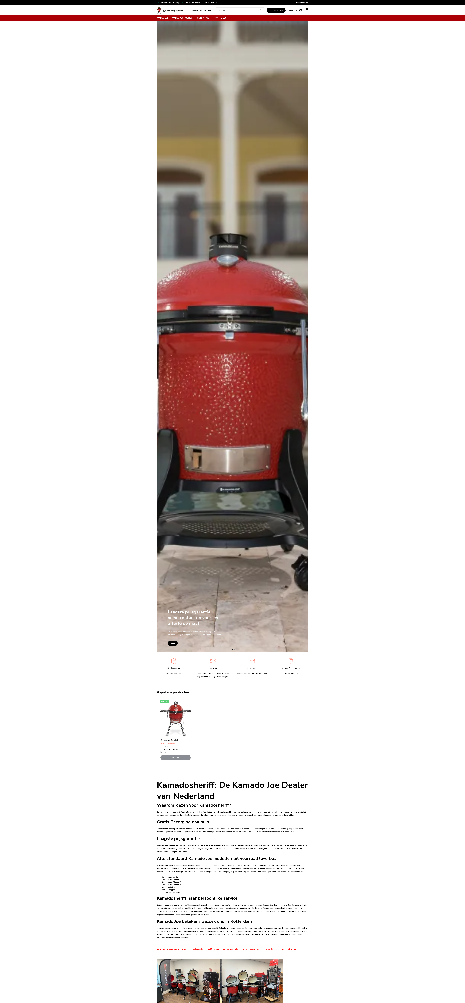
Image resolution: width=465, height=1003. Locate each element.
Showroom (197, 10)
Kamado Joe (162, 18)
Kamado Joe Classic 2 (169, 740)
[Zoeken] (260, 10)
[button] (231, 649)
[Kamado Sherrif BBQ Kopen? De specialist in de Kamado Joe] (173, 10)
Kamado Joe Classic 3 (171, 885)
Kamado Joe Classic (249, 832)
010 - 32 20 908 (276, 10)
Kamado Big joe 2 (169, 887)
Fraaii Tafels (220, 18)
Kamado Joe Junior (170, 877)
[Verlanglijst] (300, 10)
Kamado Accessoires (182, 18)
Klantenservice (302, 3)
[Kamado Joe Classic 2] (175, 718)
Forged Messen (203, 18)
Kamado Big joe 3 (169, 890)
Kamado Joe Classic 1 (171, 880)
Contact (207, 10)
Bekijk (172, 643)
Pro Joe (165, 892)
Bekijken (175, 758)
